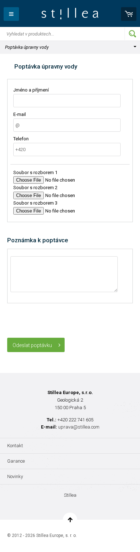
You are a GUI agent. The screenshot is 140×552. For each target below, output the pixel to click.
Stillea (70, 13)
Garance (16, 461)
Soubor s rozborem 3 (35, 203)
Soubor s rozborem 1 (35, 172)
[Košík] (128, 14)
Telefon (21, 138)
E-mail (19, 114)
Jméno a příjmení (31, 90)
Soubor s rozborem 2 (35, 187)
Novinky (15, 476)
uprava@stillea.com (78, 427)
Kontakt (15, 445)
